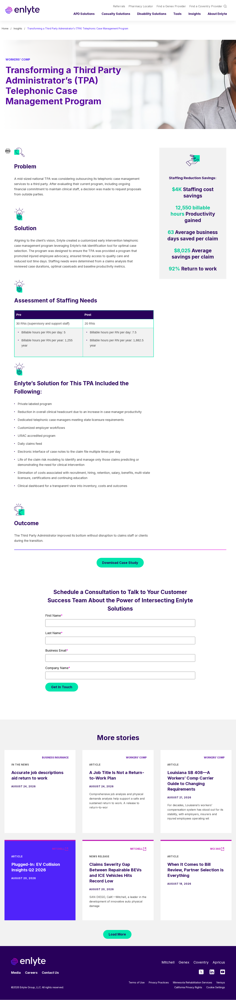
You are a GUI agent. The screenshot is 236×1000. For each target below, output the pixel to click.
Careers (31, 972)
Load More (117, 934)
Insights (194, 14)
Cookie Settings (215, 987)
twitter (201, 972)
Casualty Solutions (116, 14)
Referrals (119, 6)
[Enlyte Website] (28, 961)
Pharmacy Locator (141, 6)
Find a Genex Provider (171, 6)
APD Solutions (84, 14)
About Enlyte (217, 14)
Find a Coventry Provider (205, 6)
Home (5, 28)
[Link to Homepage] (23, 10)
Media (16, 972)
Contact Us (50, 972)
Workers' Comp (18, 59)
